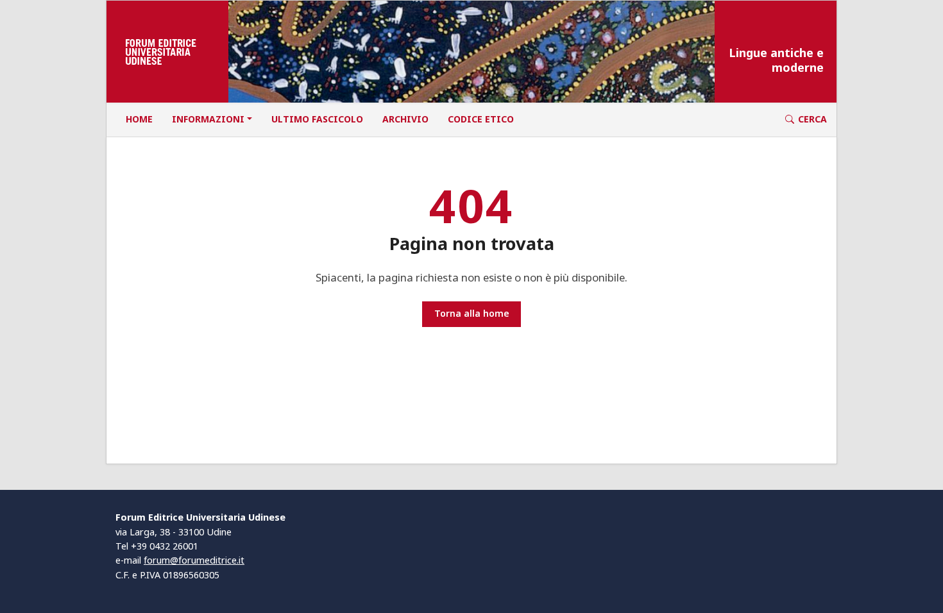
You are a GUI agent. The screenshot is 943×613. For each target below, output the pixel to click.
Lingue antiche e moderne (776, 60)
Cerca (812, 119)
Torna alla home (471, 313)
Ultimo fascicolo (317, 119)
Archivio (405, 119)
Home (139, 119)
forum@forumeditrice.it (194, 560)
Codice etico (481, 119)
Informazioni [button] (208, 119)
